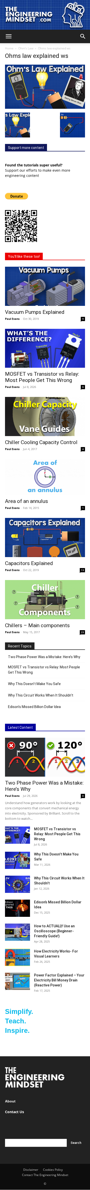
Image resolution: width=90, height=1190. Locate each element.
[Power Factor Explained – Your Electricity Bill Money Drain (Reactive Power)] (17, 981)
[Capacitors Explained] (45, 537)
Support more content (26, 148)
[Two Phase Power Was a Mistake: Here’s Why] (45, 757)
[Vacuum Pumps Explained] (45, 286)
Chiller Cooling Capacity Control (41, 442)
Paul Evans (12, 319)
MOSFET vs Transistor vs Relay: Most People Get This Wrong (42, 377)
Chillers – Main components (37, 625)
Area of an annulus (26, 501)
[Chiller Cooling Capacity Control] (45, 416)
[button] (8, 36)
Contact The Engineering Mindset (45, 1175)
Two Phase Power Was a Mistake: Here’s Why (44, 657)
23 (82, 632)
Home (9, 48)
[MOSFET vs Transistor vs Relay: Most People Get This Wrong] (45, 348)
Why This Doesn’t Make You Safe (34, 684)
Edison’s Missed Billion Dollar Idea (34, 707)
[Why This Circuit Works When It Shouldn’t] (17, 884)
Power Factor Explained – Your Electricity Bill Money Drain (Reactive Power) (59, 980)
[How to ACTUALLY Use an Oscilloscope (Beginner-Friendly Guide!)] (17, 932)
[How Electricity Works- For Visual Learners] (17, 957)
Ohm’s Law (25, 48)
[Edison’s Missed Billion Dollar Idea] (17, 908)
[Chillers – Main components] (45, 599)
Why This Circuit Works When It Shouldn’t (40, 695)
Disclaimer (30, 1170)
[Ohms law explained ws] (45, 107)
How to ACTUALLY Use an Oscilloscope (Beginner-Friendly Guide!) (54, 931)
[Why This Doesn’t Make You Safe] (17, 860)
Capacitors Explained (29, 563)
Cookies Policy (53, 1170)
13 (82, 570)
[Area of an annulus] (45, 477)
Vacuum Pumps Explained (34, 312)
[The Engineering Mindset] (45, 15)
